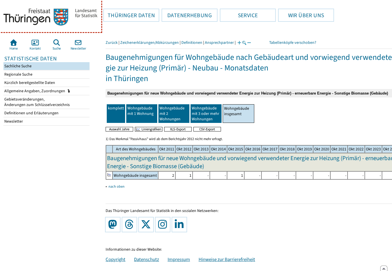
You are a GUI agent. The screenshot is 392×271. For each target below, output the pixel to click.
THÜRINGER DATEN (129, 15)
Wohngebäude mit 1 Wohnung (140, 110)
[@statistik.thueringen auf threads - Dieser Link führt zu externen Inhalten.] (130, 224)
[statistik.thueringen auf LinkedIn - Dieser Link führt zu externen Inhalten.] (180, 224)
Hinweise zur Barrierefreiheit (227, 259)
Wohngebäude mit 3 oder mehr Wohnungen (205, 113)
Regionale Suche (17, 74)
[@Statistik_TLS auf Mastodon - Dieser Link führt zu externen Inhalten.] (114, 224)
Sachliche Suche (17, 66)
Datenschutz (146, 259)
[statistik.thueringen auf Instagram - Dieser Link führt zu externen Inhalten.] (164, 224)
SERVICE (239, 15)
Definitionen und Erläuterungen (31, 113)
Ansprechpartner (219, 42)
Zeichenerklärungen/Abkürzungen (149, 42)
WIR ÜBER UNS (301, 15)
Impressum (179, 259)
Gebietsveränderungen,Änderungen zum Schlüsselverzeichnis (36, 102)
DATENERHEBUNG (187, 15)
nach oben (116, 186)
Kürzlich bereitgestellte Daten (29, 82)
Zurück (112, 42)
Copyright (115, 259)
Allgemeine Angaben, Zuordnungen (35, 91)
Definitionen (191, 42)
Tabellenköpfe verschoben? (292, 42)
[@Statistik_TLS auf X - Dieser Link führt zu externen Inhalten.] (147, 224)
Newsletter (13, 121)
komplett (116, 108)
